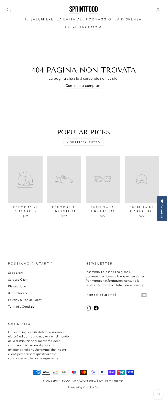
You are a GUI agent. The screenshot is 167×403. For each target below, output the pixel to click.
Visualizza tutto (84, 142)
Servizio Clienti (18, 279)
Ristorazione (17, 286)
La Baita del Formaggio (84, 19)
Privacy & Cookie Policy (25, 300)
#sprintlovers (17, 293)
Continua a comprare (83, 85)
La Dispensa (128, 19)
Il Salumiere (39, 19)
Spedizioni (15, 273)
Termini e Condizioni (22, 306)
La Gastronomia (83, 27)
